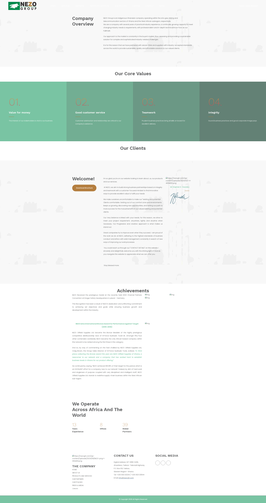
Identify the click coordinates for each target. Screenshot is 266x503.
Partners (79, 6)
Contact (150, 6)
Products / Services (99, 6)
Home (53, 6)
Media (162, 6)
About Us (65, 6)
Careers (136, 6)
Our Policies (120, 6)
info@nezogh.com (126, 478)
